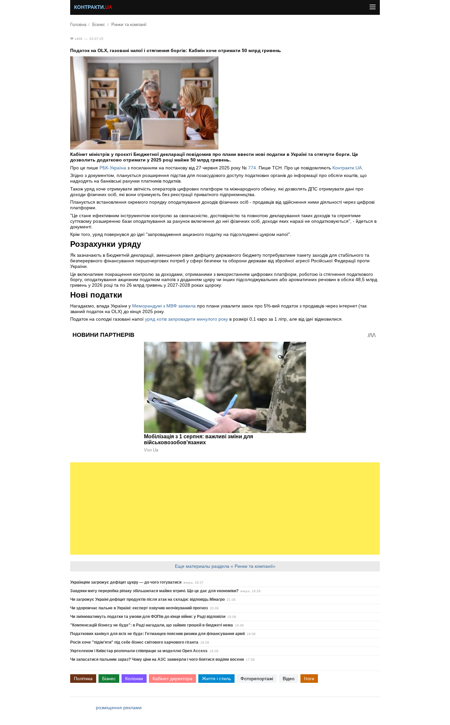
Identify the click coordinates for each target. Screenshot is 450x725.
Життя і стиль (216, 678)
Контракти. (93, 7)
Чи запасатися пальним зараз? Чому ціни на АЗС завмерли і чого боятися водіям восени (157, 659)
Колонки (134, 678)
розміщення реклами (119, 707)
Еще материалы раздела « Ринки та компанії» (225, 566)
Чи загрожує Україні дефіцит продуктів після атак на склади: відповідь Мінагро (147, 599)
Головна (78, 24)
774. (252, 167)
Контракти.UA (347, 167)
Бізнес (98, 24)
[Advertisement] (225, 508)
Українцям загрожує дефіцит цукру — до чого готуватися (126, 582)
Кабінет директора (172, 678)
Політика (83, 678)
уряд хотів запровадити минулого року (186, 319)
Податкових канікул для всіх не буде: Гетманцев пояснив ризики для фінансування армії (157, 633)
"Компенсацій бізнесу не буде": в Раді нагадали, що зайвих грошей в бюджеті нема (151, 625)
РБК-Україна (112, 167)
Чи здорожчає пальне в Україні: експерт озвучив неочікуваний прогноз (139, 608)
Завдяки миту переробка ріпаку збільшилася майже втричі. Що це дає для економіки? (154, 591)
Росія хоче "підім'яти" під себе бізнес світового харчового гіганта (134, 642)
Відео (289, 678)
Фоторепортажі (256, 678)
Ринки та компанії (129, 24)
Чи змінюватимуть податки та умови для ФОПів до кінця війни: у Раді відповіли (147, 616)
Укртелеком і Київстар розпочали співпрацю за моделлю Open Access (139, 651)
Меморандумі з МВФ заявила (164, 305)
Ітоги (309, 678)
